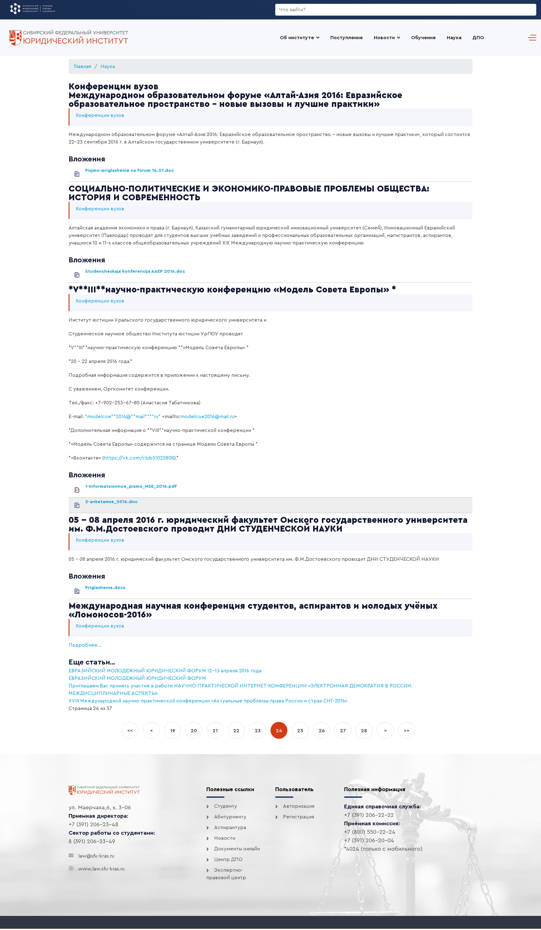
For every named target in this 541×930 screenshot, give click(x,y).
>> (407, 730)
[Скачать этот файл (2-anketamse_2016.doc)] (84, 501)
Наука (454, 37)
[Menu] (530, 37)
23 (258, 730)
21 (215, 730)
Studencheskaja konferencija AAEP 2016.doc (135, 271)
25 (300, 730)
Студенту (225, 806)
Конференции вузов (100, 115)
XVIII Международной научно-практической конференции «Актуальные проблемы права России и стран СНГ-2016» (208, 700)
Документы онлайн (237, 848)
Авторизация (298, 806)
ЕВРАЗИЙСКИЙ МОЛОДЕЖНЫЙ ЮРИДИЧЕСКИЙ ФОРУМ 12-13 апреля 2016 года (165, 670)
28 (364, 730)
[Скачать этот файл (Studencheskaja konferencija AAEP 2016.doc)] (84, 271)
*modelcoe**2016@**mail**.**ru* (123, 416)
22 (236, 730)
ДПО (478, 37)
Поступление (346, 37)
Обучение (423, 37)
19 (172, 730)
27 (343, 730)
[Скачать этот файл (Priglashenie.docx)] (84, 587)
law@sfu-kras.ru (96, 856)
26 (322, 730)
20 (194, 730)
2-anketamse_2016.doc (111, 501)
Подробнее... (85, 645)
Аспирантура (230, 827)
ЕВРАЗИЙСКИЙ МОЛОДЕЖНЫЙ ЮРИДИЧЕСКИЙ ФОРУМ (137, 678)
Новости (384, 37)
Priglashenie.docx (105, 587)
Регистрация (298, 816)
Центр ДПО (228, 859)
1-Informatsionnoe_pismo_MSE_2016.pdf (131, 486)
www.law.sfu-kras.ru (101, 868)
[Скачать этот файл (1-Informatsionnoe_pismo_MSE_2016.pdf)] (84, 486)
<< (130, 730)
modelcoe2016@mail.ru (207, 416)
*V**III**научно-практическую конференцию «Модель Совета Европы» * (232, 289)
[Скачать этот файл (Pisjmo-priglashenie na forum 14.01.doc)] (84, 170)
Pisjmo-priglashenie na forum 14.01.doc (129, 170)
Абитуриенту (230, 816)
